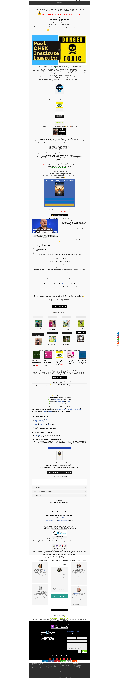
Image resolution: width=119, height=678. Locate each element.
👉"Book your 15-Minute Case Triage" (59, 215)
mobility (58, 399)
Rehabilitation (66, 520)
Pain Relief (64, 283)
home (79, 408)
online (82, 408)
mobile (45, 411)
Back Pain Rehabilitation (53, 557)
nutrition (50, 276)
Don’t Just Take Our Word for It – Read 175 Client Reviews (59, 595)
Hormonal (36, 424)
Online (40, 435)
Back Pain (56, 526)
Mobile (37, 435)
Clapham (53, 506)
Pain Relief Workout (81, 332)
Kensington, (68, 522)
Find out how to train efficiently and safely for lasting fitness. (48, 363)
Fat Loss (53, 150)
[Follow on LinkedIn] (53, 659)
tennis (49, 419)
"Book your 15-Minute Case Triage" (59, 306)
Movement (68, 283)
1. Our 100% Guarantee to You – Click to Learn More (59, 472)
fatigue (63, 401)
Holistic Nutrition (52, 317)
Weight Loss (37, 421)
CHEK (60, 284)
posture (54, 156)
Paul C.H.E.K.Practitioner (68, 227)
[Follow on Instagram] (70, 659)
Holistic (51, 520)
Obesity (49, 425)
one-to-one (50, 411)
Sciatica (46, 416)
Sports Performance (67, 526)
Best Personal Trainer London (73, 631)
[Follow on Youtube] (50, 659)
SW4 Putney (56, 522)
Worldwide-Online (48, 640)
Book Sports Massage (38, 334)
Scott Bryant (47, 138)
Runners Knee (37, 417)
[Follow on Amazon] (60, 659)
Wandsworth (64, 409)
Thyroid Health (37, 428)
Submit (84, 651)
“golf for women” (38, 317)
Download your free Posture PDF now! (38, 670)
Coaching (61, 393)
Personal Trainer (53, 70)
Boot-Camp (52, 642)
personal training (74, 370)
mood (69, 401)
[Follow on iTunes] (67, 659)
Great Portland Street (63, 506)
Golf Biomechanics (46, 541)
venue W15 (64, 522)
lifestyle (68, 403)
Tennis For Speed (66, 317)
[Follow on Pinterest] (57, 659)
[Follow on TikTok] (64, 659)
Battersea (54, 9)
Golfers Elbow (42, 417)
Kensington (71, 409)
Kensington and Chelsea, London (67, 507)
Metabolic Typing (54, 541)
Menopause (49, 424)
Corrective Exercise (38, 415)
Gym (42, 642)
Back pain (44, 423)
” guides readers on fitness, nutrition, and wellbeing (59, 362)
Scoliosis (47, 417)
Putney (68, 409)
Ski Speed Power (81, 317)
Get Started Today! (59, 258)
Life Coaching (39, 429)
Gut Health (43, 424)
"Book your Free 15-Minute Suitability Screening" (59, 448)
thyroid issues (58, 401)
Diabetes (42, 425)
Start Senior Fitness (52, 332)
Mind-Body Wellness (46, 429)
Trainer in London (61, 517)
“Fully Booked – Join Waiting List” (59, 377)
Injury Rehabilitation (46, 415)
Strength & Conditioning (39, 420)
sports (60, 279)
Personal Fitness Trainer (43, 9)
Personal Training (42, 421)
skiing (51, 419)
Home (38, 642)
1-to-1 (40, 436)
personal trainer (44, 570)
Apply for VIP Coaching (59, 143)
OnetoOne (47, 520)
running (55, 419)
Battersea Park (58, 409)
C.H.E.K (61, 406)
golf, (47, 419)
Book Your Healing (67, 332)
